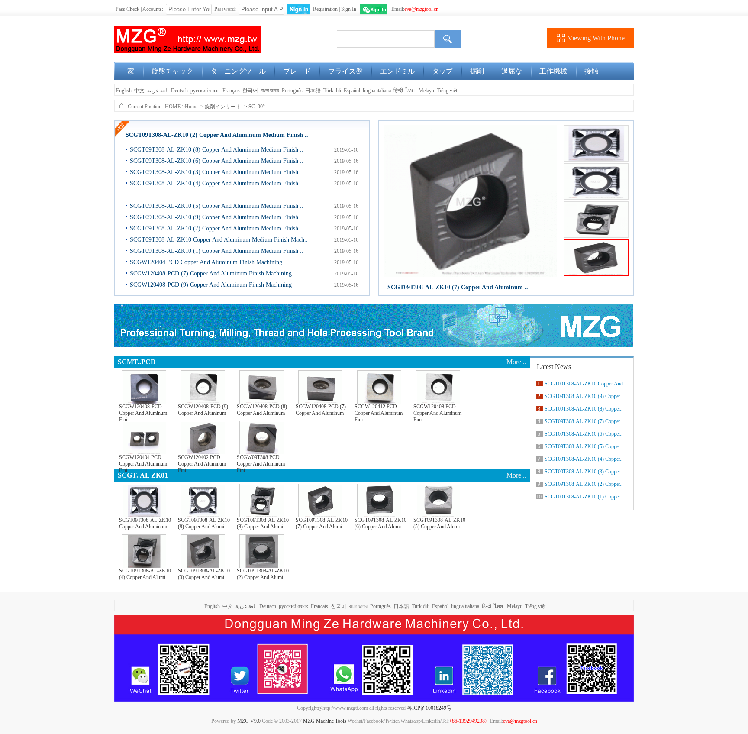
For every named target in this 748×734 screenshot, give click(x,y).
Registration (325, 9)
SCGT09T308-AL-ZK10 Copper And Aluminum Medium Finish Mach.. (219, 239)
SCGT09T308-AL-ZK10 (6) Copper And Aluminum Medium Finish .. (216, 161)
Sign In (348, 9)
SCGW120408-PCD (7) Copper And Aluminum (321, 410)
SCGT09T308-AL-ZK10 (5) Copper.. (583, 446)
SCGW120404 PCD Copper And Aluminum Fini (143, 461)
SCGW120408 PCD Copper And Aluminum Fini (437, 411)
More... (516, 361)
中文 (139, 90)
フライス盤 (345, 71)
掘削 (477, 71)
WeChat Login (373, 9)
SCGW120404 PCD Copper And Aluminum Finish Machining (206, 262)
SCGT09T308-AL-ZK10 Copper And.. (585, 384)
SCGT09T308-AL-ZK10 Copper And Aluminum (145, 523)
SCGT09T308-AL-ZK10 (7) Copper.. (583, 421)
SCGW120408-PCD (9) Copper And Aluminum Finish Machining (211, 284)
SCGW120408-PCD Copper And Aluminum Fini (143, 411)
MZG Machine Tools (324, 721)
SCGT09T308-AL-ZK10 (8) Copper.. (583, 409)
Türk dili (332, 90)
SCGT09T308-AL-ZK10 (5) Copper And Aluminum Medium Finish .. (216, 206)
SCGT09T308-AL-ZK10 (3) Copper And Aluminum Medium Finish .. (216, 172)
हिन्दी (398, 90)
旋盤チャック (172, 71)
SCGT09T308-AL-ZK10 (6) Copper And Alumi (380, 523)
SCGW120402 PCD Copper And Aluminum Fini (202, 461)
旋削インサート (223, 106)
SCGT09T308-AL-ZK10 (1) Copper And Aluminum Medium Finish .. (216, 251)
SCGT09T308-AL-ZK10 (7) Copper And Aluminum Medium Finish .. (216, 228)
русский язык (205, 90)
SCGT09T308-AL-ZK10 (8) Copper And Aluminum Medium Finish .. (216, 149)
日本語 (313, 90)
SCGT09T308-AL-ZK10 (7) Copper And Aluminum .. (457, 287)
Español (352, 90)
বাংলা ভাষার (270, 90)
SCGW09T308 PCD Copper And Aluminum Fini (261, 461)
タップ (442, 71)
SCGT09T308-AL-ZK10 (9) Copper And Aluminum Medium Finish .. (216, 217)
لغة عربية (157, 90)
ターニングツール (238, 71)
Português (292, 90)
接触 (591, 71)
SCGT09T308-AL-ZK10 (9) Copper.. (583, 396)
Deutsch (179, 90)
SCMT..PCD (137, 361)
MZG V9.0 (249, 721)
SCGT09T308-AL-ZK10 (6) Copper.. (583, 434)
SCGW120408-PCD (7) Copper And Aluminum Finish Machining (211, 273)
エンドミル (397, 71)
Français (231, 90)
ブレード (297, 71)
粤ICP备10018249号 (429, 708)
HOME (173, 106)
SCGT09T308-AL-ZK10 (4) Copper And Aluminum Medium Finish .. (216, 183)
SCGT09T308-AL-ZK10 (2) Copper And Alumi (263, 574)
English (123, 90)
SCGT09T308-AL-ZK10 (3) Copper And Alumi (204, 574)
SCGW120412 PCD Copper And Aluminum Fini (379, 411)
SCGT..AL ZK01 (143, 475)
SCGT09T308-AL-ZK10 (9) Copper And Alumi (204, 523)
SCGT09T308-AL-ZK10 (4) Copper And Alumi (145, 574)
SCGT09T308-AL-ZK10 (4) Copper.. (583, 459)
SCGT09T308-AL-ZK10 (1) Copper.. (583, 497)
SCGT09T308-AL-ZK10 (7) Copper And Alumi (322, 523)
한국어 (250, 90)
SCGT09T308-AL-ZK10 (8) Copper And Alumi (263, 523)
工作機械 (553, 71)
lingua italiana (377, 90)
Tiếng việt (447, 90)
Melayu (426, 90)
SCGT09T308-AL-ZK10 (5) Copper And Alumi (439, 523)
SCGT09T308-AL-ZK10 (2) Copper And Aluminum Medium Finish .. (217, 135)
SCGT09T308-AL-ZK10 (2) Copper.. (583, 484)
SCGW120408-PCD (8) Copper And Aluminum (262, 410)
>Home (189, 106)
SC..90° (256, 106)
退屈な (511, 71)
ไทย (410, 90)
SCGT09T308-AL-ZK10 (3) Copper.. (583, 472)
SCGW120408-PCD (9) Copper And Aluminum (203, 410)
